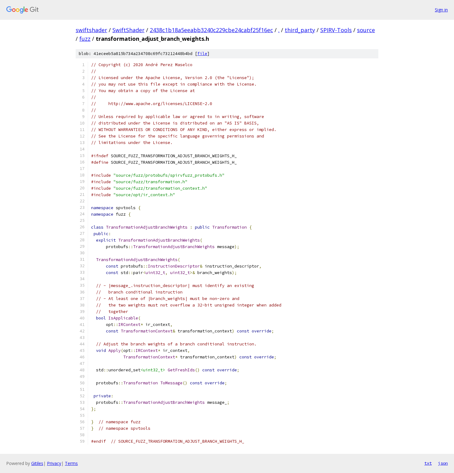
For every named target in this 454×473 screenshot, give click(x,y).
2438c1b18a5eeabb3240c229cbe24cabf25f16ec (211, 30)
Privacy (54, 463)
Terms (71, 463)
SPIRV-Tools (336, 30)
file (202, 53)
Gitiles (37, 463)
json (443, 463)
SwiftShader (128, 30)
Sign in (441, 10)
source (366, 30)
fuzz (84, 38)
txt (428, 463)
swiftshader (91, 30)
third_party (300, 30)
